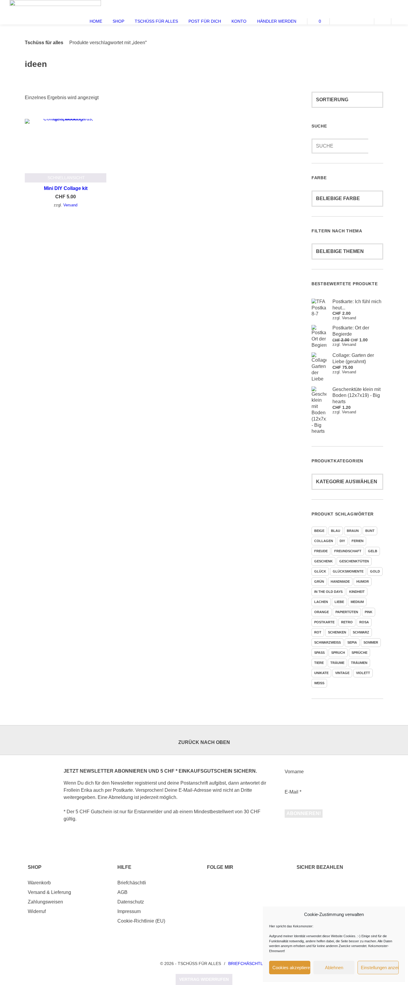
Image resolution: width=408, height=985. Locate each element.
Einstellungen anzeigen (380, 967)
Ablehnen (334, 967)
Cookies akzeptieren (291, 967)
